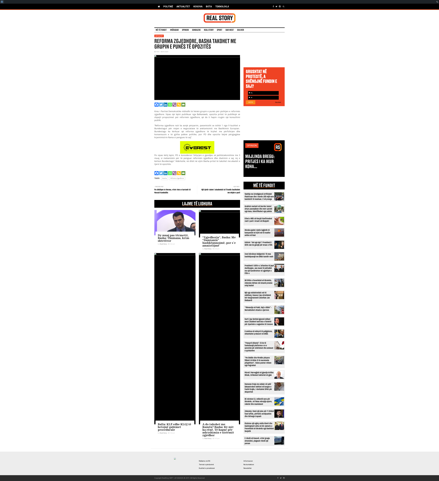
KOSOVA (197, 6)
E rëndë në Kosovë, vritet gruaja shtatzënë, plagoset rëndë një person (257, 441)
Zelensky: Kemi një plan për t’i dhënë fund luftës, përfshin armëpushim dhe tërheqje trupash (259, 413)
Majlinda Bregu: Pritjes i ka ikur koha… (260, 161)
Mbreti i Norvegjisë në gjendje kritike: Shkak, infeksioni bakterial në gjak (259, 374)
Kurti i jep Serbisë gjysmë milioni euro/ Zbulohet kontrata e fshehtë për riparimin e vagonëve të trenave (259, 321)
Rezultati (278, 102)
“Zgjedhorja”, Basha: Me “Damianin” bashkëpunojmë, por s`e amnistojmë (219, 241)
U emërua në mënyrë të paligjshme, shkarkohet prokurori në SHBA (258, 332)
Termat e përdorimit (206, 465)
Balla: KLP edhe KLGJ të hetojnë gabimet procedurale (174, 427)
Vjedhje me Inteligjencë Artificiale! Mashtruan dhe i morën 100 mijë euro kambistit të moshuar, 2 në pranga (259, 196)
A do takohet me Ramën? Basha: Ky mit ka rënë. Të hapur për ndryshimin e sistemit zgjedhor (218, 429)
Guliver (240, 30)
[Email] (183, 105)
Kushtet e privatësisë (207, 468)
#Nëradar (174, 30)
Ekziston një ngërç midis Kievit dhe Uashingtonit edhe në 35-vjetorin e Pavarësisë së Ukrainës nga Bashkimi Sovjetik (259, 427)
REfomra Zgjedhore (177, 178)
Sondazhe (196, 30)
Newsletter (248, 468)
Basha (164, 178)
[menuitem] (2, 2)
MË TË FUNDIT (264, 185)
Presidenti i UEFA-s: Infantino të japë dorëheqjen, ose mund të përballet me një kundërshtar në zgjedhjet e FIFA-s (259, 269)
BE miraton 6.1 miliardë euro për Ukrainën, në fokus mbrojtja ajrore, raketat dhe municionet (258, 401)
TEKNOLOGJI (222, 6)
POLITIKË (168, 6)
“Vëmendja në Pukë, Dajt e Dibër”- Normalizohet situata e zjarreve (258, 308)
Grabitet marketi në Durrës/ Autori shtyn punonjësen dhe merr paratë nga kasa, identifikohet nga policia (258, 209)
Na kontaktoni (249, 465)
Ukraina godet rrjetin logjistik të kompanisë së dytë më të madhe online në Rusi (257, 232)
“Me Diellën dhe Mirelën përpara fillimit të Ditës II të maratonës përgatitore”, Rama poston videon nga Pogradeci (258, 362)
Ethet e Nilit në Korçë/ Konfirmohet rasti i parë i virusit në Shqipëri (258, 220)
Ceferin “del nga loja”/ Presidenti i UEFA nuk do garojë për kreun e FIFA (258, 243)
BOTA (209, 6)
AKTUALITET (183, 6)
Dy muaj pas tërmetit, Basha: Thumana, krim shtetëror (173, 238)
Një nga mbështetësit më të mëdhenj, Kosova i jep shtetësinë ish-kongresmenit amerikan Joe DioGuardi (258, 297)
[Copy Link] (179, 105)
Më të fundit (161, 30)
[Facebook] (157, 105)
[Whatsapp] (170, 105)
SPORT (219, 30)
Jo (251, 97)
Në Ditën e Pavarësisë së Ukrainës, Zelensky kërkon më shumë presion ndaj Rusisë (258, 283)
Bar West (230, 30)
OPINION (252, 145)
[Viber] (174, 105)
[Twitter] (161, 105)
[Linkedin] (165, 105)
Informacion (248, 461)
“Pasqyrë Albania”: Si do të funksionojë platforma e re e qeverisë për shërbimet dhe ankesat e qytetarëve (259, 347)
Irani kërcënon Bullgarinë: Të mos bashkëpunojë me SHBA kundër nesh (259, 255)
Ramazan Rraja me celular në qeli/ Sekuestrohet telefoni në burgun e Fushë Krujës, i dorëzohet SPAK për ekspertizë (258, 388)
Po (251, 93)
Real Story (209, 30)
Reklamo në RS (204, 461)
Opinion (185, 30)
